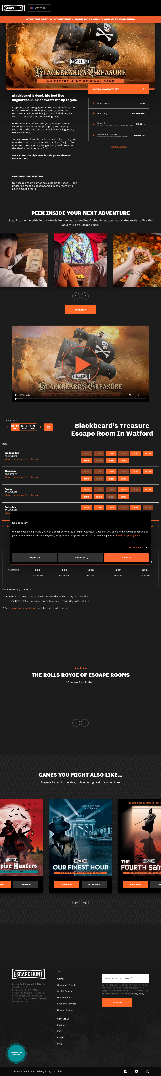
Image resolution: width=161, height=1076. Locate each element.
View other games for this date (22, 459)
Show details (135, 547)
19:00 (99, 460)
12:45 (111, 453)
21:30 (123, 460)
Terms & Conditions (23, 1071)
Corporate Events (66, 985)
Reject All (34, 557)
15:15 (135, 453)
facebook (125, 1071)
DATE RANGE (11, 421)
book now (80, 309)
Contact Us (63, 1018)
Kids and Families (66, 1003)
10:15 (86, 453)
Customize (79, 557)
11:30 (99, 453)
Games (60, 978)
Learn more (26, 884)
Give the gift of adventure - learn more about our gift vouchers (80, 19)
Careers (61, 1037)
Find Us (61, 1025)
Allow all (126, 557)
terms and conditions (23, 608)
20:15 (111, 460)
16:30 (148, 453)
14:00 (123, 453)
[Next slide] (85, 296)
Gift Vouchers (64, 997)
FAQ (59, 1031)
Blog (59, 1043)
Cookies (58, 1071)
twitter (136, 1071)
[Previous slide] (76, 296)
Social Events (64, 991)
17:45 (86, 460)
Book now (67, 884)
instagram (147, 1071)
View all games (119, 146)
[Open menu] (157, 8)
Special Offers (64, 1010)
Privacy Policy (138, 994)
